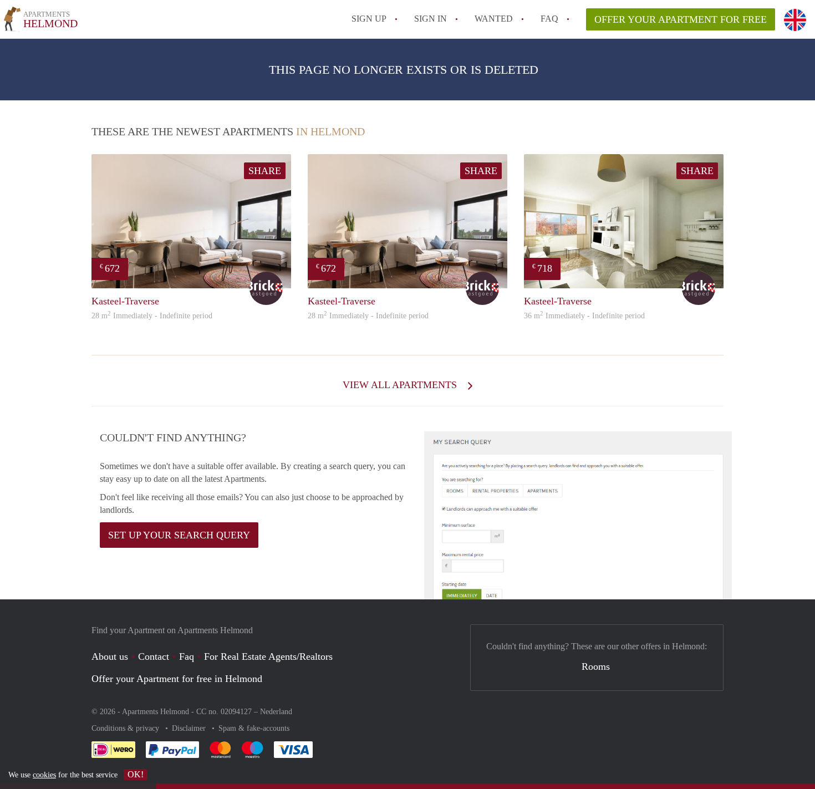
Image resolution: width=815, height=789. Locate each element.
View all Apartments (401, 384)
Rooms (596, 666)
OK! (136, 774)
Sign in (430, 18)
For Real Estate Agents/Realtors (268, 656)
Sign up (369, 18)
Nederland (276, 711)
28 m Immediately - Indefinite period (151, 316)
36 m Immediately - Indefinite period (584, 316)
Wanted (494, 18)
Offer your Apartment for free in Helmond (176, 678)
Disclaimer (190, 728)
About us (109, 656)
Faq (186, 656)
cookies (44, 775)
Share (264, 170)
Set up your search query (179, 535)
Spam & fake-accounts (253, 728)
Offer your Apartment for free (680, 19)
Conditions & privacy (126, 728)
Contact (153, 656)
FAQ (549, 18)
